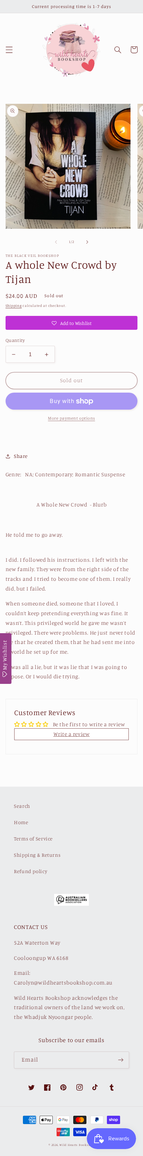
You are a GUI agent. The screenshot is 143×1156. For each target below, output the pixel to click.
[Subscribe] (121, 1060)
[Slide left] (56, 242)
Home (21, 822)
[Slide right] (87, 242)
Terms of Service (33, 838)
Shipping (14, 305)
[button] (9, 50)
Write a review (71, 734)
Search (22, 806)
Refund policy (30, 871)
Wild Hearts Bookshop (76, 1145)
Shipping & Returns (37, 855)
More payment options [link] (71, 418)
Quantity (15, 340)
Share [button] (21, 456)
